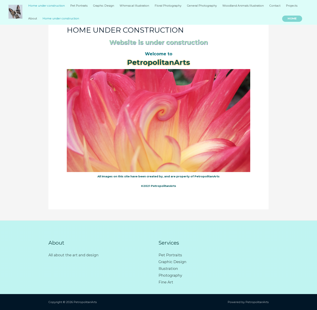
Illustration (168, 268)
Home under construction (61, 18)
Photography (170, 275)
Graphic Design (172, 262)
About (32, 18)
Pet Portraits (170, 255)
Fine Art (165, 282)
